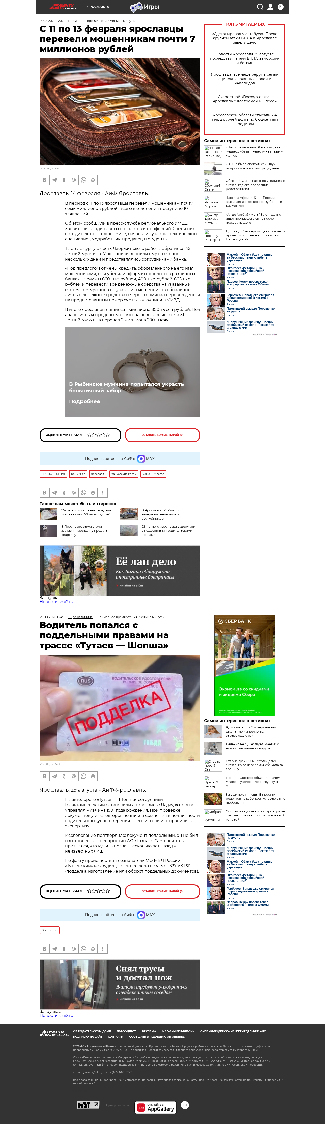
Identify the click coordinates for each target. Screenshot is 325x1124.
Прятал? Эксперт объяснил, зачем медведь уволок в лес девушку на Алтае (253, 782)
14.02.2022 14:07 (52, 21)
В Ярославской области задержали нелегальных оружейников (161, 514)
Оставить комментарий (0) (163, 435)
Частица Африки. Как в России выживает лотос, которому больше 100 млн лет (254, 202)
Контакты (115, 1036)
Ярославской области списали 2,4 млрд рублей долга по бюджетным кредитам (245, 119)
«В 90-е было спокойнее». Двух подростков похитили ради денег (253, 166)
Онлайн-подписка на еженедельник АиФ (233, 1031)
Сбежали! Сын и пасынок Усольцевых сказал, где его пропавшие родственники (255, 185)
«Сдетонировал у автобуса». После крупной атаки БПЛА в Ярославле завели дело (245, 38)
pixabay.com (49, 168)
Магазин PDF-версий (178, 1031)
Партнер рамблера (117, 1105)
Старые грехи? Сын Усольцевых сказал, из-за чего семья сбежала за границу (254, 765)
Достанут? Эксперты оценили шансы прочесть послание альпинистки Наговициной (255, 235)
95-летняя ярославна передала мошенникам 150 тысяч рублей (86, 512)
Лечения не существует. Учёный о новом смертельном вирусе (252, 746)
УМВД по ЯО (50, 764)
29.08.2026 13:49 (52, 617)
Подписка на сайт (87, 1036)
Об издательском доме (92, 1031)
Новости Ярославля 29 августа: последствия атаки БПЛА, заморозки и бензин (245, 58)
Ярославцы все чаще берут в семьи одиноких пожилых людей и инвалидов (245, 78)
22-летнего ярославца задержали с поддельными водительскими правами (168, 531)
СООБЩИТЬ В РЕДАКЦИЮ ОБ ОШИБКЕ (157, 1036)
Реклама (149, 1031)
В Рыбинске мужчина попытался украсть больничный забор (126, 387)
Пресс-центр (126, 1031)
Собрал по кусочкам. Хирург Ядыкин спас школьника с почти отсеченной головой (255, 815)
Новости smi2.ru (56, 601)
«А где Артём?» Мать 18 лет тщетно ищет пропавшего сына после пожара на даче (253, 218)
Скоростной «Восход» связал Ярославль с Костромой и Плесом (245, 99)
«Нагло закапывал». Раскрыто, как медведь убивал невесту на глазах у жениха (254, 151)
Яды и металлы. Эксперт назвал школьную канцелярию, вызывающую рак (251, 731)
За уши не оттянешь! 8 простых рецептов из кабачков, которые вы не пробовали (255, 798)
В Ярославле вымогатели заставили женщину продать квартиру (84, 531)
